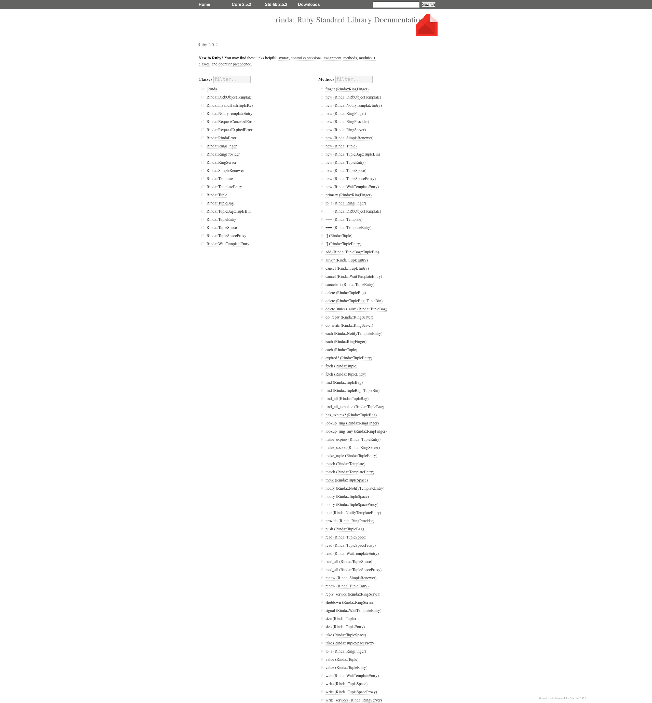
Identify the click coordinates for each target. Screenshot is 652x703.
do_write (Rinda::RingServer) (349, 325)
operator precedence (235, 63)
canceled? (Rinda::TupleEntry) (349, 284)
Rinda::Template (220, 178)
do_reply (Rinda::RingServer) (349, 317)
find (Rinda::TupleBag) (344, 382)
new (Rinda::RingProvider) (347, 121)
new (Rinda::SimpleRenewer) (349, 137)
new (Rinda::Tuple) (341, 145)
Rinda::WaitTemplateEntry (228, 243)
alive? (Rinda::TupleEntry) (346, 260)
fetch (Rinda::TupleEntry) (345, 374)
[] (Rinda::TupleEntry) (343, 243)
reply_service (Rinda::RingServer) (352, 594)
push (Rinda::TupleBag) (344, 528)
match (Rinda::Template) (345, 463)
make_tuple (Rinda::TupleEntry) (351, 455)
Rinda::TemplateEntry (224, 186)
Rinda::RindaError (221, 137)
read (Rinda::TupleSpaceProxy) (350, 545)
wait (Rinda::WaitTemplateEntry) (352, 675)
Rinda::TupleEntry (221, 219)
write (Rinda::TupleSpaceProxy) (351, 691)
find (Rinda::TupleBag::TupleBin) (352, 390)
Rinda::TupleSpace (222, 227)
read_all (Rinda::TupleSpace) (348, 561)
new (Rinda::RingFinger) (345, 113)
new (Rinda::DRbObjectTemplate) (353, 97)
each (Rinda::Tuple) (341, 349)
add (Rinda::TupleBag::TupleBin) (352, 251)
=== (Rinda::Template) (343, 219)
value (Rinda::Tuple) (341, 659)
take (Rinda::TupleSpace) (345, 634)
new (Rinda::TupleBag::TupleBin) (352, 154)
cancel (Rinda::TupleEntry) (347, 268)
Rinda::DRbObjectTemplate (229, 97)
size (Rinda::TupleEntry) (345, 626)
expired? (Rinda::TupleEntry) (348, 357)
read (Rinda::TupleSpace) (345, 537)
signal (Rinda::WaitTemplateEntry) (353, 610)
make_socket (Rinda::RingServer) (352, 447)
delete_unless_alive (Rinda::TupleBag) (356, 308)
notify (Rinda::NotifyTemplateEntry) (354, 488)
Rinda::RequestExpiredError (229, 129)
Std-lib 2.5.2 (276, 4)
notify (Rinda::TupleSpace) (347, 496)
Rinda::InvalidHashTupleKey (230, 105)
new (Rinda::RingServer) (345, 129)
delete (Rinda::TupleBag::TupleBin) (354, 300)
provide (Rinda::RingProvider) (349, 520)
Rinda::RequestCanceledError (231, 121)
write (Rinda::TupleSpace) (346, 683)
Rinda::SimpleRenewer (225, 170)
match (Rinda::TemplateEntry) (349, 471)
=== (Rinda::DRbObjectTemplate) (353, 211)
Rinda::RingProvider (223, 154)
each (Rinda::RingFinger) (345, 341)
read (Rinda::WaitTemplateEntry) (352, 553)
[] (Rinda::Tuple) (338, 235)
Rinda (212, 88)
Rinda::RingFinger (222, 145)
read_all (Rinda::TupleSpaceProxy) (353, 569)
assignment (332, 57)
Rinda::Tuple (217, 194)
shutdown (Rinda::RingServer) (349, 602)
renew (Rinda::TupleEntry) (347, 585)
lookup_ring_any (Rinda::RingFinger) (356, 431)
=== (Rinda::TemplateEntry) (348, 227)
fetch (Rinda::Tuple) (341, 365)
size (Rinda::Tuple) (340, 618)
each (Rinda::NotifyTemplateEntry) (353, 333)
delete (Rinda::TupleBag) (345, 292)
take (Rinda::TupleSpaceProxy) (350, 642)
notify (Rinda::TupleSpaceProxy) (351, 504)
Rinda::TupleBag (220, 202)
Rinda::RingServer (221, 162)
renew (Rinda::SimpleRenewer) (350, 577)
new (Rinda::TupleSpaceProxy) (350, 178)
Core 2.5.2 (241, 4)
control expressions (306, 57)
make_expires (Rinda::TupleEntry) (353, 439)
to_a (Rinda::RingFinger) (345, 202)
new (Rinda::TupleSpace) (345, 170)
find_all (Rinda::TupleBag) (347, 398)
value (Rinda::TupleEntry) (346, 667)
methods (350, 57)
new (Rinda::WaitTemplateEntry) (352, 186)
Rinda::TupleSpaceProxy (226, 235)
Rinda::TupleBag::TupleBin (229, 211)
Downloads (309, 4)
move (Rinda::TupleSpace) (346, 480)
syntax (283, 57)
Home (204, 4)
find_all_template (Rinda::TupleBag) (354, 406)
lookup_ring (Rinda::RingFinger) (352, 422)
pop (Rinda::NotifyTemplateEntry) (353, 512)
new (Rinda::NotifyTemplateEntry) (353, 105)
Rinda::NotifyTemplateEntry (229, 113)
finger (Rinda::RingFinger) (347, 88)
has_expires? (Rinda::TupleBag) (351, 414)
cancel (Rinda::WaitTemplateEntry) (353, 276)
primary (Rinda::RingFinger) (348, 194)
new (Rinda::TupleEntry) (345, 162)
